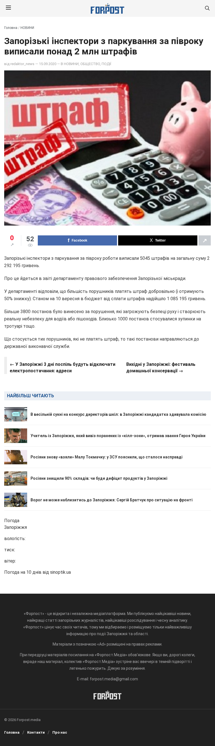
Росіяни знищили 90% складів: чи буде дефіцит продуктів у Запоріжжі (99, 478)
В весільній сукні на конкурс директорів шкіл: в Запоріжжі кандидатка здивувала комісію (118, 414)
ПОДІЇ (106, 64)
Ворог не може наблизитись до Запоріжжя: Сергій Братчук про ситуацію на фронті (112, 500)
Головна (10, 28)
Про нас (59, 732)
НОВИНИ (27, 28)
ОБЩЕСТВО (90, 64)
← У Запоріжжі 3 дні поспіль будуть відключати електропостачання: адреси (62, 367)
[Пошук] (207, 8)
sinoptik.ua (60, 572)
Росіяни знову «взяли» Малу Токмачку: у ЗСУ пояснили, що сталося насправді (107, 457)
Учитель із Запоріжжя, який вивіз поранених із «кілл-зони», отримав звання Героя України (118, 435)
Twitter (160, 240)
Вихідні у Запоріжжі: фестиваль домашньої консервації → (160, 367)
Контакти (36, 732)
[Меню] (8, 8)
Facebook (79, 240)
